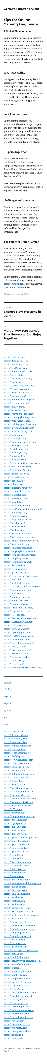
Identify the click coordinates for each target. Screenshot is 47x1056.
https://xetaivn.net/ (14, 664)
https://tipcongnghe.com (16, 1006)
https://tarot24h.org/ (14, 615)
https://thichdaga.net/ (15, 382)
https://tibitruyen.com (15, 999)
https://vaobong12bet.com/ (17, 421)
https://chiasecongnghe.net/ (18, 548)
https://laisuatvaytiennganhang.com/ (22, 586)
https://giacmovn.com (15, 943)
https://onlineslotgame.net (17, 745)
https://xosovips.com (14, 812)
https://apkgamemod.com (17, 894)
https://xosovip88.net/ (15, 375)
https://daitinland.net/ (15, 565)
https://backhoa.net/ (14, 523)
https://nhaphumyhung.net (18, 971)
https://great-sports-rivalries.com (21, 950)
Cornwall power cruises (21, 9)
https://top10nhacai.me (15, 742)
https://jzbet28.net (13, 858)
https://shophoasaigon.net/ (18, 604)
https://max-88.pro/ (14, 502)
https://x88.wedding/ (14, 406)
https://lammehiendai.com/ (18, 590)
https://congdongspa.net (16, 932)
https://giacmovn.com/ (15, 569)
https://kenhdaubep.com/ (17, 583)
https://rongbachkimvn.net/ (18, 378)
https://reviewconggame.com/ (19, 385)
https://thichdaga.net (14, 756)
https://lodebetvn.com (15, 869)
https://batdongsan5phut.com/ (19, 537)
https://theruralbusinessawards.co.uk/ (23, 667)
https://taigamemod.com (16, 985)
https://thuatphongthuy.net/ (18, 622)
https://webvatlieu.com (15, 1028)
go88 (6, 717)
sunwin (7, 682)
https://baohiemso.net (15, 904)
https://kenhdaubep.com (16, 957)
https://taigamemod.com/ (17, 611)
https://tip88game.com (15, 823)
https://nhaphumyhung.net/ (18, 597)
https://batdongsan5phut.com (19, 911)
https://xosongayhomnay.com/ (19, 417)
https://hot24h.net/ (14, 579)
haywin (7, 696)
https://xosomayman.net (16, 777)
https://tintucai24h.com (16, 1003)
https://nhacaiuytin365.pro (17, 805)
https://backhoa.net (14, 897)
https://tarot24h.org (14, 989)
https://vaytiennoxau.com (17, 1024)
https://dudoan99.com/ (15, 459)
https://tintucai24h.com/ (16, 629)
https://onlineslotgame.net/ (18, 371)
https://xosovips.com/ (15, 438)
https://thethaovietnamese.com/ (20, 618)
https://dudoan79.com (15, 827)
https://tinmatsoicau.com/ (17, 389)
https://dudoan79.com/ (15, 452)
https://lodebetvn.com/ (15, 495)
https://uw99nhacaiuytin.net (18, 802)
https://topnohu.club (14, 770)
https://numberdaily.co (15, 975)
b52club (8, 710)
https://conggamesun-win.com (19, 816)
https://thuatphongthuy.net (18, 996)
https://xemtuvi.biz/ (14, 660)
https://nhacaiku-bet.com (17, 841)
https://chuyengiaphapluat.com (19, 925)
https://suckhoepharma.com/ (18, 607)
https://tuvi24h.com (14, 1020)
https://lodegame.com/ (15, 498)
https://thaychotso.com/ (16, 516)
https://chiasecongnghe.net (18, 922)
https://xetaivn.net (13, 1038)
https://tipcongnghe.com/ (17, 632)
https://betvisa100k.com (16, 918)
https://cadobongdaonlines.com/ (20, 424)
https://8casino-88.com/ (16, 361)
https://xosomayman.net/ (17, 403)
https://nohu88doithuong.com (19, 774)
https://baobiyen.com (14, 901)
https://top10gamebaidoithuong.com (22, 883)
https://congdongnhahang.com (19, 929)
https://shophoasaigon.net (17, 978)
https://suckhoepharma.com (18, 982)
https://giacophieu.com (15, 946)
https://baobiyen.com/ (15, 526)
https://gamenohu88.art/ (16, 473)
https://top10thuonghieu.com (19, 1010)
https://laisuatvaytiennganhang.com (22, 961)
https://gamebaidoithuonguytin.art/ (22, 463)
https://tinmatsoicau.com (16, 763)
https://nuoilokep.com (15, 886)
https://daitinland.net (15, 939)
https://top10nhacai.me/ (16, 368)
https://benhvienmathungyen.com (21, 915)
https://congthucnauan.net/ (18, 562)
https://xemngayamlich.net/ (18, 657)
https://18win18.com (14, 731)
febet (6, 724)
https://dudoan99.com (15, 834)
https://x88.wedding (14, 781)
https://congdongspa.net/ (17, 558)
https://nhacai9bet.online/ (17, 505)
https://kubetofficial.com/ (17, 491)
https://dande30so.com (15, 820)
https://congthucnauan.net (17, 936)
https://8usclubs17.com (15, 738)
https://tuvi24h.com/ (14, 646)
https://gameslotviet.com (16, 851)
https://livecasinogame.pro (17, 862)
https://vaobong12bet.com (17, 795)
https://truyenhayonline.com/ (19, 643)
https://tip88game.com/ (16, 449)
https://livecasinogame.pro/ (18, 488)
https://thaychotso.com (16, 890)
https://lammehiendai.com (17, 964)
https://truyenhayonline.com (18, 1017)
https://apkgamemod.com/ (17, 519)
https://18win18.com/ (14, 357)
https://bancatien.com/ (15, 410)
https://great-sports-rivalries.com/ (21, 576)
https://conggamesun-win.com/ (20, 442)
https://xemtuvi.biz (13, 1035)
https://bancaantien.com (16, 767)
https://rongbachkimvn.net (17, 753)
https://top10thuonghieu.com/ (19, 636)
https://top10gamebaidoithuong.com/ (23, 509)
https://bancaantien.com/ (17, 392)
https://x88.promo (13, 809)
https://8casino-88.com (16, 735)
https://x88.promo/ (13, 435)
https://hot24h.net (13, 953)
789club (8, 703)
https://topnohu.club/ (15, 396)
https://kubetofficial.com (16, 865)
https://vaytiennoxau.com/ (17, 650)
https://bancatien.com (15, 784)
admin (10, 294)
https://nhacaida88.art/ (15, 456)
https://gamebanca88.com (17, 844)
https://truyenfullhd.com (16, 1013)
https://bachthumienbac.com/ (19, 414)
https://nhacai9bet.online (17, 879)
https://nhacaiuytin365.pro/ (18, 431)
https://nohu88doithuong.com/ (19, 399)
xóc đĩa (7, 689)
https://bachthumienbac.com (18, 788)
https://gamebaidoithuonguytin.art (21, 837)
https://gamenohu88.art (16, 848)
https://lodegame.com (15, 872)
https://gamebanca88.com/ (17, 470)
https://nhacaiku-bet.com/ (17, 466)
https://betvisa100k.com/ (16, 544)
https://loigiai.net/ (13, 593)
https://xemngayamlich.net (17, 1031)
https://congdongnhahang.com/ (20, 555)
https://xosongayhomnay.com (19, 791)
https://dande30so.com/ (16, 445)
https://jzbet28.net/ (14, 484)
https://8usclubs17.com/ (16, 364)
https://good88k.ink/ (14, 481)
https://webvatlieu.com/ (16, 653)
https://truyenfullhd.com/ (17, 639)
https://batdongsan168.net (17, 908)
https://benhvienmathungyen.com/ (21, 540)
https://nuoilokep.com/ (15, 512)
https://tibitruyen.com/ (15, 625)
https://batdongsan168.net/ (18, 533)
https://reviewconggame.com (18, 760)
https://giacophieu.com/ (16, 572)
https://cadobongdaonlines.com (20, 798)
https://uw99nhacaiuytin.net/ (19, 428)
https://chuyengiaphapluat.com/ (20, 551)
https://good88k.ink (14, 855)
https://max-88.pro (14, 876)
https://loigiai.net (13, 968)
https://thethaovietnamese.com (20, 992)
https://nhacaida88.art (15, 830)
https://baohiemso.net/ (15, 530)
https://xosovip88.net (15, 749)
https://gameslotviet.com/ (17, 477)
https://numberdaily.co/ (16, 600)
